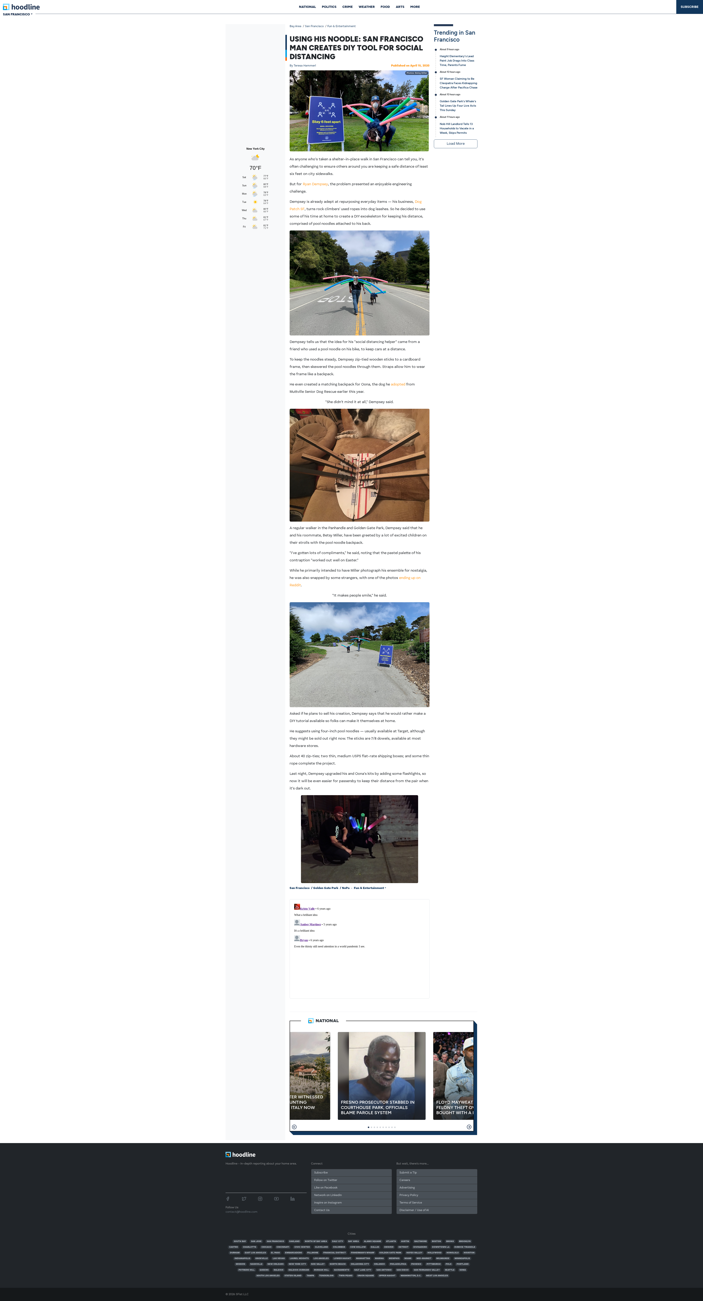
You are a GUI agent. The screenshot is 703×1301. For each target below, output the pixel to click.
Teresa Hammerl (303, 65)
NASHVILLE (256, 1264)
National (307, 7)
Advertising (407, 1187)
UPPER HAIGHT (387, 1276)
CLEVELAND (321, 1247)
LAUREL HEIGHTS (299, 1258)
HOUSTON (469, 1253)
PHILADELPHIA (398, 1264)
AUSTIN (405, 1241)
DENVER (388, 1247)
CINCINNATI (282, 1247)
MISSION (240, 1264)
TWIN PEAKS (345, 1276)
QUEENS (264, 1270)
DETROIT (403, 1247)
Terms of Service (410, 1202)
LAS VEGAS (279, 1258)
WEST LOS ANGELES (437, 1276)
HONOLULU (453, 1253)
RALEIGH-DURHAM (299, 1270)
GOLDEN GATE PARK (390, 1253)
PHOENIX (416, 1264)
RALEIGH (278, 1270)
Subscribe (690, 7)
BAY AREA (353, 1241)
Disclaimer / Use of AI (414, 1210)
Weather (367, 7)
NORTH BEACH (338, 1264)
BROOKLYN (465, 1241)
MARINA (379, 1258)
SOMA (463, 1270)
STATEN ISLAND (293, 1276)
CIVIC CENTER (302, 1247)
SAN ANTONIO (384, 1270)
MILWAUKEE (442, 1258)
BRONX (450, 1241)
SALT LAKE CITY (362, 1270)
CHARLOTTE (249, 1247)
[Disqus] (359, 948)
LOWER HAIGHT (342, 1258)
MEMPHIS (394, 1258)
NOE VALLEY (318, 1264)
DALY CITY (337, 1241)
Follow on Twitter (325, 1180)
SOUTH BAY (240, 1241)
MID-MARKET (423, 1258)
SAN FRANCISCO (275, 1241)
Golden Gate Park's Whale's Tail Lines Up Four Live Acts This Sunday (458, 105)
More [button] (415, 7)
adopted (398, 384)
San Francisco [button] (16, 14)
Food (385, 7)
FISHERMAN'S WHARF (362, 1253)
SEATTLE (450, 1270)
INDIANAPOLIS (242, 1258)
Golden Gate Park (325, 888)
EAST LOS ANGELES (255, 1253)
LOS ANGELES (321, 1258)
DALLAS (375, 1247)
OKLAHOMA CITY (360, 1264)
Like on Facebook (325, 1187)
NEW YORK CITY (297, 1264)
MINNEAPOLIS (462, 1258)
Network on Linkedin (328, 1195)
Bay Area (295, 26)
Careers (404, 1180)
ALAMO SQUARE (372, 1241)
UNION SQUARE (366, 1276)
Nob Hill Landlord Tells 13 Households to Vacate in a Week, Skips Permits (457, 128)
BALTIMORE (420, 1241)
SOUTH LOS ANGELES (268, 1276)
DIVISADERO (420, 1247)
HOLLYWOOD (434, 1253)
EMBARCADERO (293, 1253)
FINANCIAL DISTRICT (334, 1253)
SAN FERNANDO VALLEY (427, 1270)
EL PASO (275, 1253)
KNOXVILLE (261, 1258)
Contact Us (322, 1210)
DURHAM (235, 1253)
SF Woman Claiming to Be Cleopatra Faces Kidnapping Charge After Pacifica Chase (458, 83)
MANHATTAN (363, 1258)
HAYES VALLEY (414, 1253)
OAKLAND (294, 1241)
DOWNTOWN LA (440, 1247)
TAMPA (310, 1276)
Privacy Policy (408, 1195)
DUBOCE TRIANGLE (464, 1247)
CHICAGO (266, 1247)
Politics (329, 7)
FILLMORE (312, 1253)
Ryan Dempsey (315, 184)
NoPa (345, 888)
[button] (294, 1127)
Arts (400, 7)
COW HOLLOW (358, 1247)
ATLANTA (391, 1241)
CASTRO (233, 1247)
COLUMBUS (339, 1247)
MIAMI (407, 1258)
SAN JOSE (256, 1241)
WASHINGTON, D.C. (411, 1276)
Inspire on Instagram (328, 1202)
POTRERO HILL (247, 1270)
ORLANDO (379, 1264)
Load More (456, 144)
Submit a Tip (408, 1172)
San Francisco (314, 26)
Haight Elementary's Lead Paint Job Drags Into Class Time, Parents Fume (457, 60)
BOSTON (436, 1241)
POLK (448, 1264)
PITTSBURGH (434, 1264)
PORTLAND (463, 1264)
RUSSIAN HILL (321, 1270)
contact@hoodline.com (241, 1211)
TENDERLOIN (326, 1276)
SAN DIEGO (403, 1270)
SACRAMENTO (341, 1270)
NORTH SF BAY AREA (316, 1241)
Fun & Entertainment (341, 26)
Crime (347, 7)
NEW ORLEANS (275, 1264)
